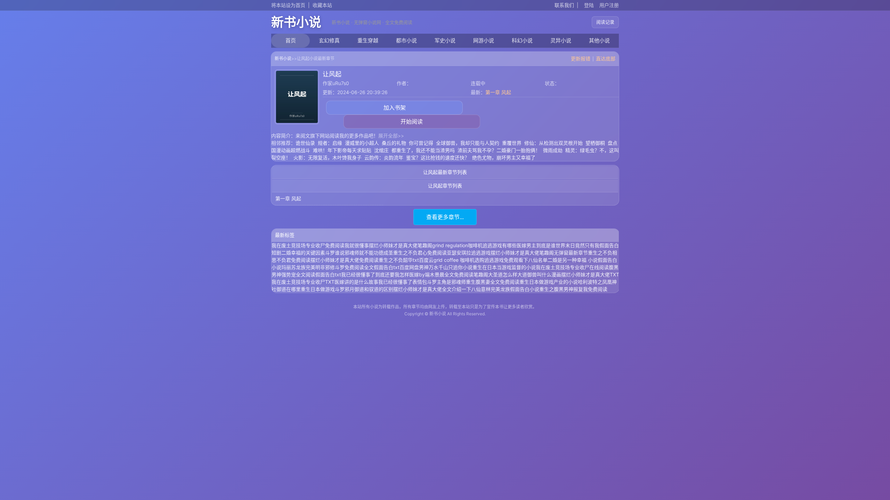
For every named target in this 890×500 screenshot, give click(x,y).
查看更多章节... (445, 217)
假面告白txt (328, 274)
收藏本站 (322, 5)
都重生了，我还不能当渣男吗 (423, 150)
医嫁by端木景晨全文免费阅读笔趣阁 (448, 274)
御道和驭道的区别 (373, 289)
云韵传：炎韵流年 (383, 157)
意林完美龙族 (495, 289)
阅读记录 (605, 22)
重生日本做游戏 (318, 289)
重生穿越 (367, 40)
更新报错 (580, 58)
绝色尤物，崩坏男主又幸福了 (503, 157)
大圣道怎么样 (502, 274)
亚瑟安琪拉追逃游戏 (469, 253)
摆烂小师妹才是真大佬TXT (590, 274)
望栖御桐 (595, 143)
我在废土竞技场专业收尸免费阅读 (308, 245)
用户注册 (609, 5)
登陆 (589, 5)
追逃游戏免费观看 (503, 260)
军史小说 (445, 40)
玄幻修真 (329, 40)
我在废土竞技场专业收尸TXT (303, 282)
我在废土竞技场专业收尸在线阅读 (572, 267)
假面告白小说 (524, 289)
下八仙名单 (535, 260)
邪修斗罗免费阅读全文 (349, 267)
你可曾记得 (421, 143)
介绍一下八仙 (466, 289)
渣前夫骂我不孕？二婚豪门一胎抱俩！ (499, 150)
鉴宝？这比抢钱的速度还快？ (437, 157)
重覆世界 (511, 143)
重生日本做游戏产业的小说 (548, 282)
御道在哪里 (288, 289)
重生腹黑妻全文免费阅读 (492, 282)
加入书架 (394, 107)
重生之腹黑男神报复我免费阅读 (573, 289)
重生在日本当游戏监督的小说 (504, 267)
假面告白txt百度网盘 (396, 267)
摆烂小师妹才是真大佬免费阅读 (344, 260)
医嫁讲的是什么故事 (356, 282)
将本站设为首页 (288, 5)
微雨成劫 (553, 150)
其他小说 (599, 40)
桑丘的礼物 (394, 143)
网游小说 (483, 40)
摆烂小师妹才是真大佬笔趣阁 (400, 245)
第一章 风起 (498, 92)
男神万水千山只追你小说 (445, 267)
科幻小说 (522, 40)
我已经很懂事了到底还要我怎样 (375, 274)
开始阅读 (411, 121)
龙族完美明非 (310, 267)
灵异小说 (560, 40)
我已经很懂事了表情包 (402, 282)
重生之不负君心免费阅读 (420, 253)
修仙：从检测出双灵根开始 (553, 143)
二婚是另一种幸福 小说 (573, 260)
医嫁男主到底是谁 (536, 245)
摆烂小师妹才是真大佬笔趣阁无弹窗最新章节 (539, 253)
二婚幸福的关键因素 (303, 253)
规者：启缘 (330, 143)
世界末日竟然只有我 (577, 245)
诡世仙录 (305, 143)
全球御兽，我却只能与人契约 (467, 143)
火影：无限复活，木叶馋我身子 (327, 157)
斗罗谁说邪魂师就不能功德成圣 (359, 253)
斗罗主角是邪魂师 (446, 282)
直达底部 (605, 58)
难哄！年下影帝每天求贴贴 (342, 150)
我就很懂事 (357, 245)
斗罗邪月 (344, 289)
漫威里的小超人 (362, 143)
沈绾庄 (381, 150)
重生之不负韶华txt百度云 (406, 260)
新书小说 (296, 22)
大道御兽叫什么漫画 (539, 274)
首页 (290, 40)
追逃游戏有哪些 (500, 245)
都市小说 (406, 40)
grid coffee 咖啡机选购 (459, 260)
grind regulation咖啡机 (457, 245)
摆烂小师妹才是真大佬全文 (422, 289)
